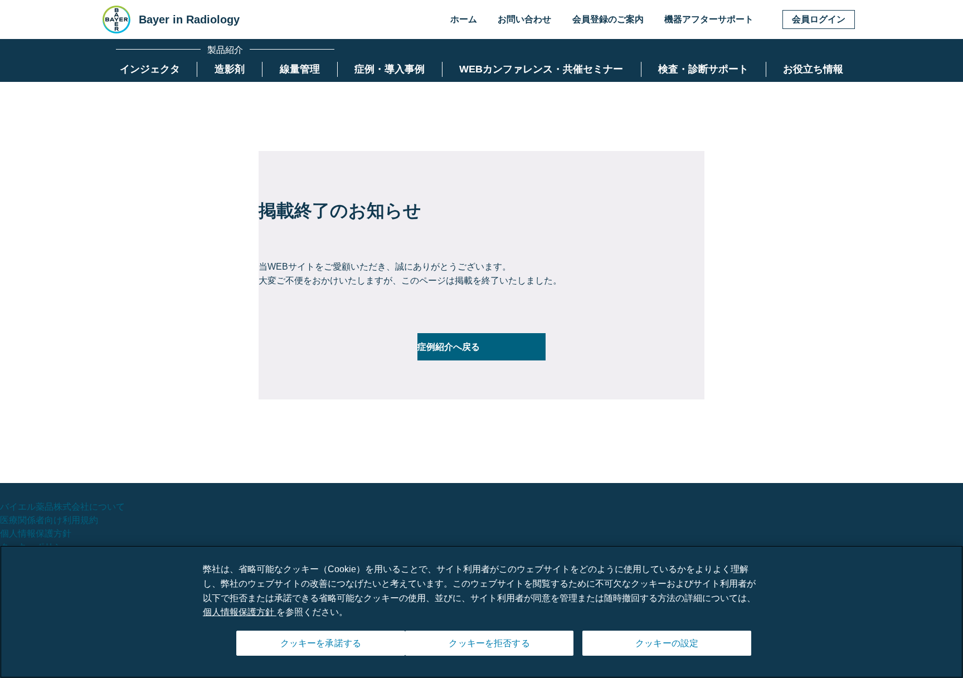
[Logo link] (116, 19)
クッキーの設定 (666, 643)
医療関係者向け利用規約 (49, 520)
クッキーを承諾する (320, 643)
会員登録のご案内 (608, 19)
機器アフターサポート (708, 19)
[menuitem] (150, 69)
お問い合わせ (524, 19)
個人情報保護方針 (35, 533)
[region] (481, 611)
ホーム (463, 19)
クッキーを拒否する (489, 643)
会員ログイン (818, 19)
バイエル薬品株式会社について (62, 506)
